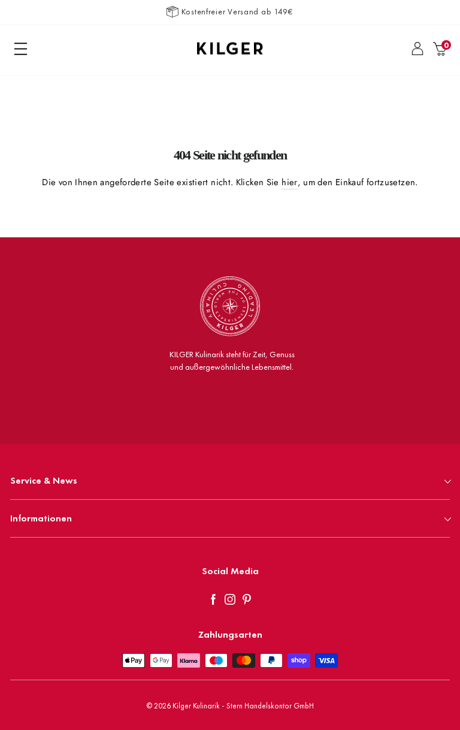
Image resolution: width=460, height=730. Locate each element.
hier (289, 182)
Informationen (41, 518)
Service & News (43, 480)
